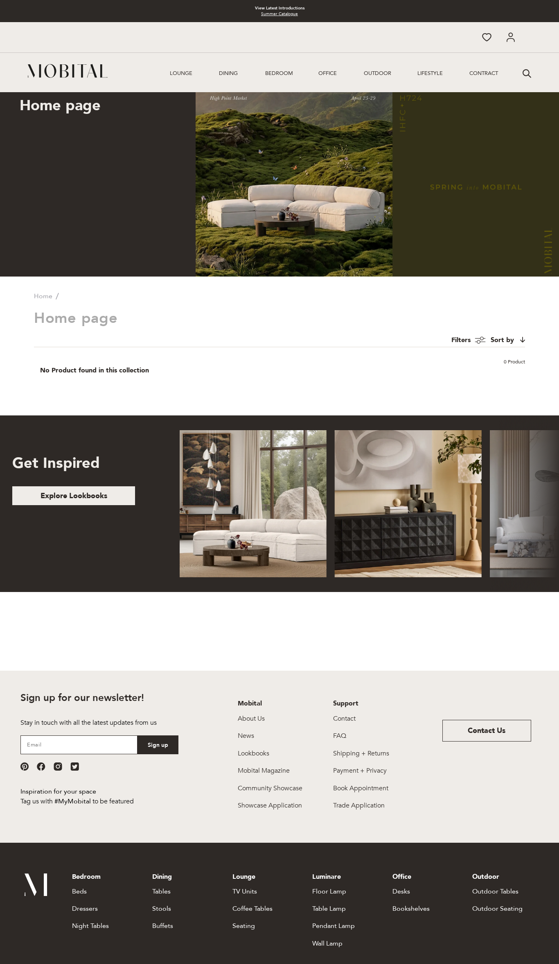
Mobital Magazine (264, 770)
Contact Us (486, 731)
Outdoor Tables (495, 891)
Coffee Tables (252, 908)
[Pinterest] (24, 766)
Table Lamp (329, 908)
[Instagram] (58, 766)
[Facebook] (41, 766)
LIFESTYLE (430, 73)
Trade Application (359, 805)
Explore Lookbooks (74, 496)
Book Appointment (360, 788)
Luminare (326, 876)
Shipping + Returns (361, 753)
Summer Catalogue (279, 14)
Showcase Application (270, 805)
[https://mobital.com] (36, 893)
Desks (401, 891)
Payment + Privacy (360, 770)
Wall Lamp (327, 943)
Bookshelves (411, 908)
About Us (251, 718)
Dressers (85, 908)
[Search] (526, 72)
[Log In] (510, 37)
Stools (161, 908)
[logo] (68, 71)
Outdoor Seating (497, 908)
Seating (243, 925)
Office (327, 73)
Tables (161, 891)
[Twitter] (74, 766)
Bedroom (279, 73)
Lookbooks (253, 753)
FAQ (339, 735)
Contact (344, 718)
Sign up (158, 745)
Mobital (250, 703)
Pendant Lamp (333, 925)
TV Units (244, 891)
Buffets (162, 925)
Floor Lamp (329, 891)
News (246, 735)
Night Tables (90, 925)
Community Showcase (270, 788)
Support (345, 703)
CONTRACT (483, 73)
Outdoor (377, 73)
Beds (79, 891)
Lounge (181, 73)
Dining (228, 73)
